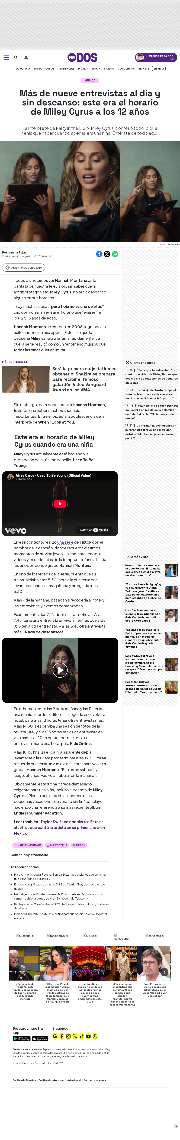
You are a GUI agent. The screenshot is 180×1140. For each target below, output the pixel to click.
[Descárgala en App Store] (40, 1038)
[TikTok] (81, 1035)
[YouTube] (88, 1035)
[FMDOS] (82, 57)
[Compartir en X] (107, 254)
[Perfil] (26, 57)
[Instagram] (68, 1035)
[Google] (55, 1035)
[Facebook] (61, 1035)
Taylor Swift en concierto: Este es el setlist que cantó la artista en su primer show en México (59, 827)
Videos (109, 68)
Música (83, 68)
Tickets (144, 68)
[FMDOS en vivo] (140, 57)
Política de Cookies (24, 1080)
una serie (65, 542)
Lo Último (23, 68)
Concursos (126, 68)
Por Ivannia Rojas (14, 252)
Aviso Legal (74, 1080)
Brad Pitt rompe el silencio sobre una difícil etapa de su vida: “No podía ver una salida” (155, 989)
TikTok (80, 845)
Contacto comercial (95, 1080)
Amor (96, 68)
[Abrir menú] (6, 57)
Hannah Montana (29, 845)
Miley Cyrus (58, 845)
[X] (75, 1035)
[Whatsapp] (95, 1035)
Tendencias (66, 68)
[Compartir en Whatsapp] (115, 254)
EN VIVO (158, 68)
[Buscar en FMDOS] (16, 57)
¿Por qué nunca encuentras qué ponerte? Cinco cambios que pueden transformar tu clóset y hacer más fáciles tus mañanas (122, 994)
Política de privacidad (51, 1080)
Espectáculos (44, 68)
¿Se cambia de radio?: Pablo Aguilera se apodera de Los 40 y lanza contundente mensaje (25, 991)
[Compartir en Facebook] (99, 254)
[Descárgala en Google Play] (22, 1038)
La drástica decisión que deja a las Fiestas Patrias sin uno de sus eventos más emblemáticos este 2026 (90, 992)
